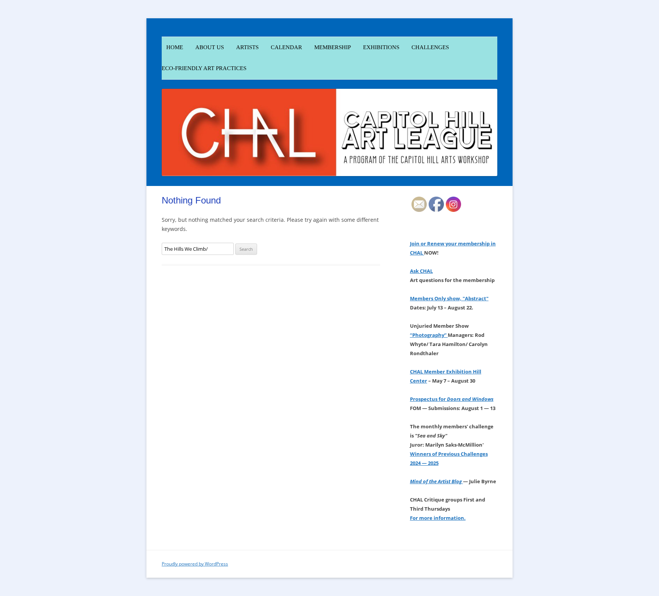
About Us (209, 47)
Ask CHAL (421, 271)
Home (172, 47)
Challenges (430, 47)
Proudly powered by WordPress (195, 564)
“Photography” (429, 335)
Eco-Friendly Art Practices (204, 68)
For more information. (438, 517)
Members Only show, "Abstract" (449, 298)
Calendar (286, 47)
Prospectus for (451, 399)
